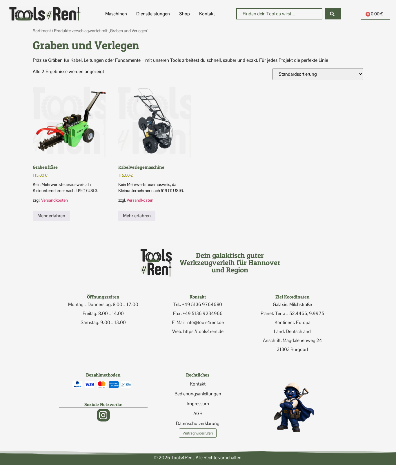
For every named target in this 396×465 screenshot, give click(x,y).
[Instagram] (103, 415)
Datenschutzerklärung (197, 423)
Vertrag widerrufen (198, 433)
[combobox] (279, 13)
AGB (197, 413)
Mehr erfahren (51, 216)
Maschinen (116, 14)
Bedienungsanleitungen (198, 394)
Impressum (198, 404)
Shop (184, 14)
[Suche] (333, 13)
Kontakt (207, 14)
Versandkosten (54, 200)
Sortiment (42, 30)
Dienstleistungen (153, 14)
